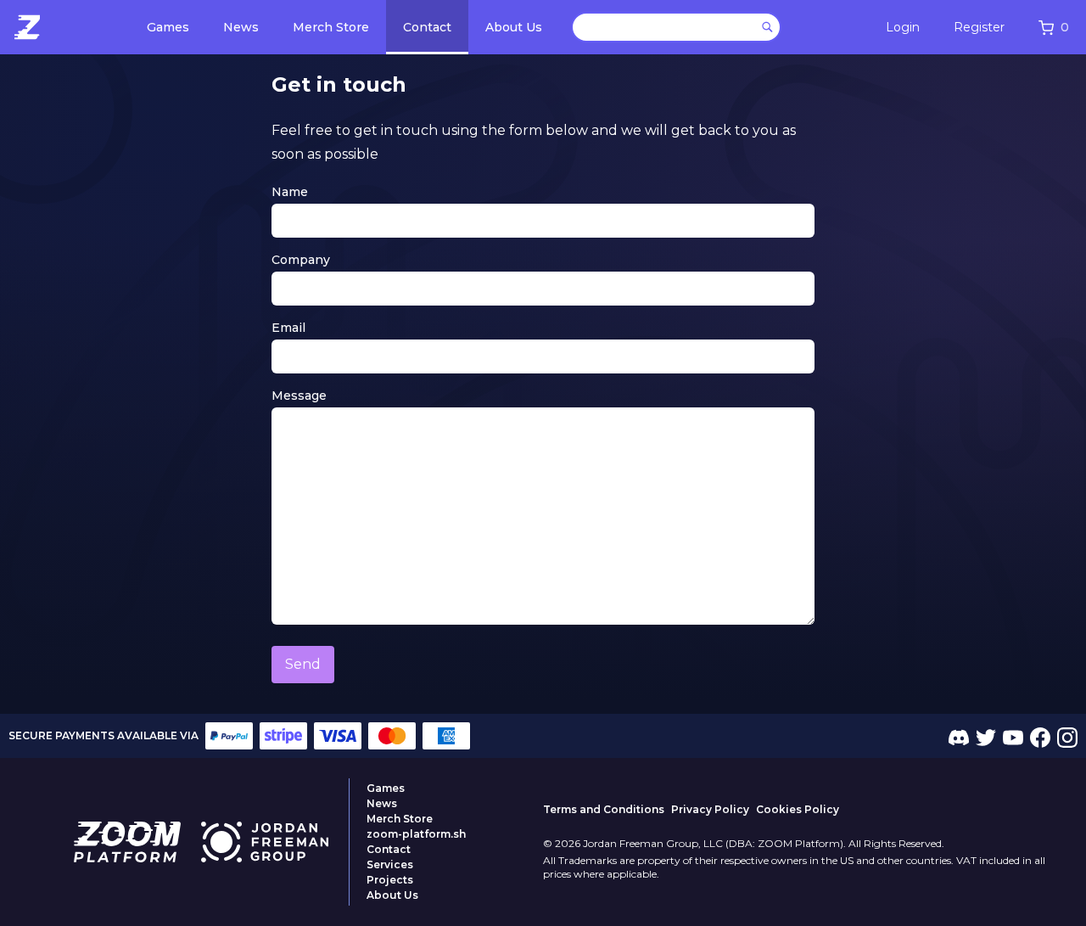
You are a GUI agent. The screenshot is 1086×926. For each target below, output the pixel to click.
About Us (513, 27)
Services (390, 864)
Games (168, 27)
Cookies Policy (797, 809)
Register (979, 27)
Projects (390, 879)
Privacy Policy (710, 809)
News (241, 27)
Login (903, 27)
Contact (427, 27)
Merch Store (331, 27)
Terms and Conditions (603, 809)
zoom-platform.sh (416, 834)
